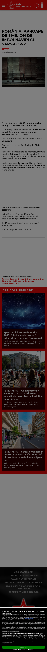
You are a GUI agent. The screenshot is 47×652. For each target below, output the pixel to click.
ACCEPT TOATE (23, 647)
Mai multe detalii (29, 618)
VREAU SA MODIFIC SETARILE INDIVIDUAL (23, 649)
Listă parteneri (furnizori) (8, 643)
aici (23, 626)
